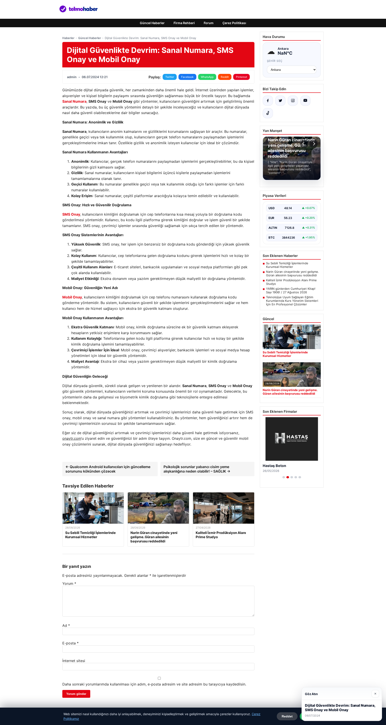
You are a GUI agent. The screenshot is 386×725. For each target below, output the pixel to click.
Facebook (187, 77)
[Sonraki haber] (313, 144)
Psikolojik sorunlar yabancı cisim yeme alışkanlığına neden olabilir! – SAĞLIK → (197, 469)
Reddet (287, 716)
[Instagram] (293, 101)
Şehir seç (275, 60)
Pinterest (241, 77)
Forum (209, 23)
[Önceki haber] (304, 144)
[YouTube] (305, 101)
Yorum (69, 583)
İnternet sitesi (73, 660)
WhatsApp (207, 77)
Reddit (225, 77)
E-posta (70, 643)
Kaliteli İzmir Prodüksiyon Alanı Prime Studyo (291, 281)
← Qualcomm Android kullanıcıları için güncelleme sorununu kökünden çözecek (107, 469)
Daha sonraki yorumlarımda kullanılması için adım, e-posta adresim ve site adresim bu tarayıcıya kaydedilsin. (154, 684)
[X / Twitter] (280, 101)
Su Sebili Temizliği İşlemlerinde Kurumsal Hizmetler (287, 265)
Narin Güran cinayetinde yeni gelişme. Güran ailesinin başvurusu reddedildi (292, 273)
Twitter (169, 77)
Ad (66, 625)
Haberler (68, 38)
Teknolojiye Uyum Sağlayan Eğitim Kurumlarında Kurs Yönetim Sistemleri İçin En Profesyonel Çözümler (292, 300)
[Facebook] (268, 101)
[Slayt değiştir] (283, 477)
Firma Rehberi (184, 23)
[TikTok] (268, 113)
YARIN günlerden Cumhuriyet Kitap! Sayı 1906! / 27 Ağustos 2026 (290, 290)
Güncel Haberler (152, 23)
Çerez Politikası (234, 23)
